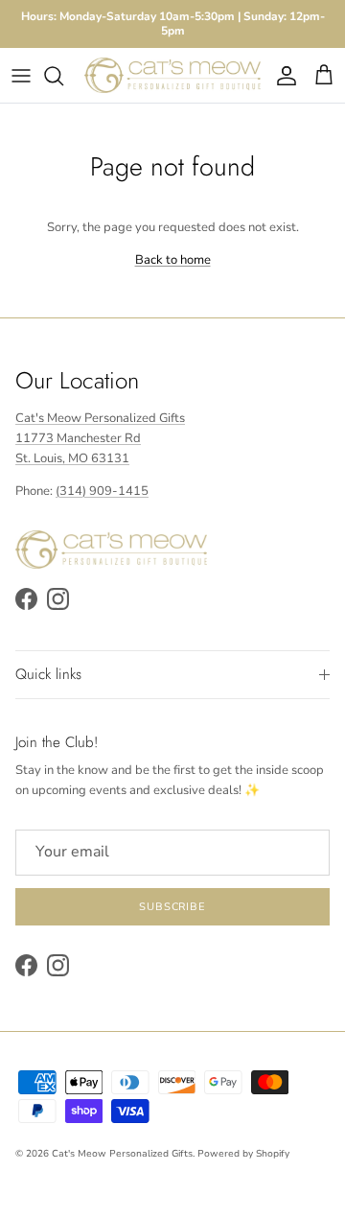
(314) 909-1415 (102, 491)
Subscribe (172, 907)
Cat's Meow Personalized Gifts (122, 1153)
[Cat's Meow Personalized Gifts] (172, 75)
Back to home (173, 260)
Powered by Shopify (243, 1153)
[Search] (63, 76)
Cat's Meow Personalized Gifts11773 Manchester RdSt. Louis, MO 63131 (100, 438)
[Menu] (21, 76)
